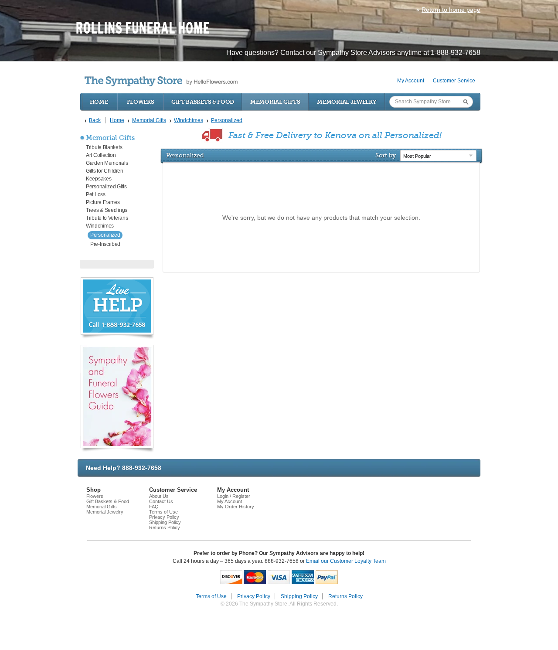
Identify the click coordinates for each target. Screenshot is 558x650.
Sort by (385, 155)
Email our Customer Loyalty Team (346, 561)
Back (95, 120)
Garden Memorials (107, 163)
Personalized (105, 235)
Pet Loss (95, 194)
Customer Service (454, 81)
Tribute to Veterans (107, 218)
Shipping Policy (165, 522)
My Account (410, 81)
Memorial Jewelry (346, 102)
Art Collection (101, 155)
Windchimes (100, 226)
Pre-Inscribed (105, 244)
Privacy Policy (164, 517)
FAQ (154, 506)
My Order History (235, 506)
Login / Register (233, 496)
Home (99, 102)
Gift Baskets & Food (202, 102)
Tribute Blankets (104, 147)
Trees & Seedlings (106, 210)
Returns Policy (164, 527)
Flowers (140, 102)
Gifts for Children (104, 171)
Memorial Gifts (275, 102)
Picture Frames (103, 202)
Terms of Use (163, 511)
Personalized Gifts (106, 187)
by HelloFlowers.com (161, 81)
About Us (159, 496)
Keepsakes (98, 179)
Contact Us (161, 501)
